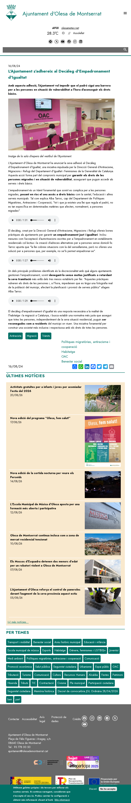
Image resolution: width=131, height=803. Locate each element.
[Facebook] (69, 42)
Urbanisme (86, 667)
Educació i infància (94, 642)
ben (10, 699)
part (18, 699)
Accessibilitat (29, 719)
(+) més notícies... (18, 622)
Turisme (26, 675)
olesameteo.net (70, 28)
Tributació (13, 675)
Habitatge (68, 351)
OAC (64, 356)
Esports (46, 650)
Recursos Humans (74, 675)
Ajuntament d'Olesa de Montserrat (62, 14)
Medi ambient (15, 658)
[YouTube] (63, 42)
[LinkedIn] (81, 42)
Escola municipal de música (23, 650)
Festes (105, 675)
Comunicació (92, 658)
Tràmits (46, 336)
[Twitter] (56, 42)
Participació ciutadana (100, 683)
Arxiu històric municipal (67, 642)
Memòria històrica (44, 691)
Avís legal (42, 719)
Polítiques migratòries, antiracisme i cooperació (54, 658)
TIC (34, 683)
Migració (32, 336)
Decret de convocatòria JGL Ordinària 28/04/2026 (88, 691)
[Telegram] (50, 42)
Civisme (61, 683)
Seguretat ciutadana (64, 667)
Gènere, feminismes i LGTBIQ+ (87, 650)
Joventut (113, 650)
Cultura (57, 675)
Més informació (62, 800)
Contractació (46, 683)
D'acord (93, 789)
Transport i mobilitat (19, 642)
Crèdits (77, 719)
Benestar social (71, 361)
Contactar (13, 719)
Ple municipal (77, 683)
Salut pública (42, 667)
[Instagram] (75, 42)
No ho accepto (107, 789)
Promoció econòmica (20, 667)
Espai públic (102, 667)
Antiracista (15, 336)
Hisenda (12, 683)
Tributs (24, 683)
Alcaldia (93, 675)
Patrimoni (117, 675)
